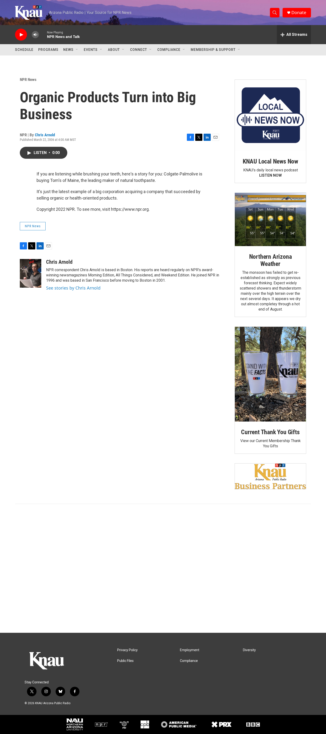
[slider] (43, 34)
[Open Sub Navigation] (77, 50)
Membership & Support (213, 50)
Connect (138, 50)
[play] (21, 34)
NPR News (28, 79)
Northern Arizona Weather (270, 260)
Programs (48, 50)
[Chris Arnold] (30, 273)
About (114, 50)
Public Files (125, 661)
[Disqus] (163, 568)
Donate (298, 12)
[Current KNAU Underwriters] (270, 476)
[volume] (35, 34)
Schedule (24, 50)
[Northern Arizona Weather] (270, 219)
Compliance (168, 50)
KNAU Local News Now (270, 161)
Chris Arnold (45, 134)
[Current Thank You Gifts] (270, 374)
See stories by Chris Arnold (73, 288)
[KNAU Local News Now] (270, 115)
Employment (189, 650)
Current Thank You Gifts (270, 432)
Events (91, 50)
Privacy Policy (127, 650)
